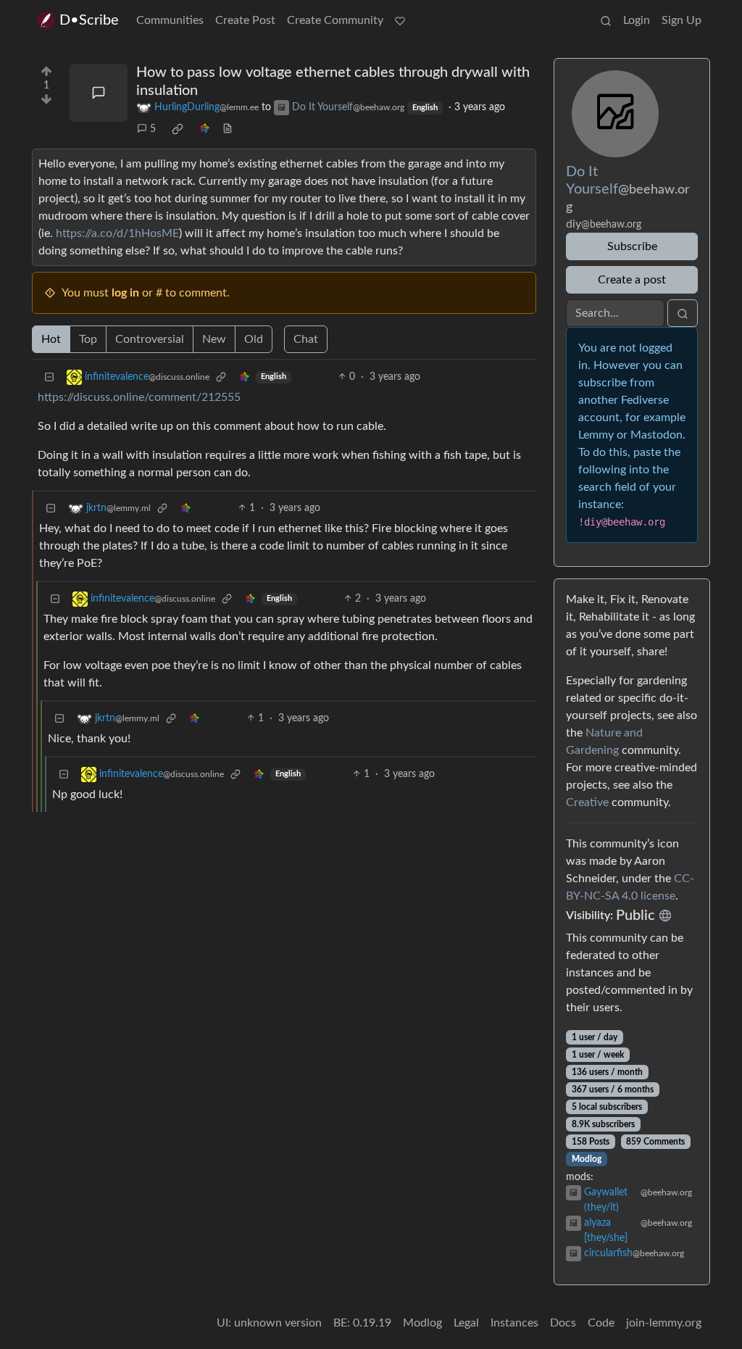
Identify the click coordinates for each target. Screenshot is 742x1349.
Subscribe (632, 246)
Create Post (245, 20)
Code (601, 1323)
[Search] (605, 20)
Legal (466, 1323)
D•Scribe (89, 20)
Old (253, 339)
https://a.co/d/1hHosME (117, 233)
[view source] (227, 129)
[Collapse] (49, 377)
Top (88, 339)
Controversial (149, 339)
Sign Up (681, 20)
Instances (514, 1323)
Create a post (632, 280)
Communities (170, 20)
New (214, 339)
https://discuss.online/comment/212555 (139, 397)
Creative (587, 802)
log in (125, 293)
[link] (177, 129)
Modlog (586, 1159)
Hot (51, 339)
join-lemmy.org (663, 1323)
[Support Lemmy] (400, 20)
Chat (305, 339)
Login (636, 20)
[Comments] (99, 93)
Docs (563, 1323)
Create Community (335, 20)
